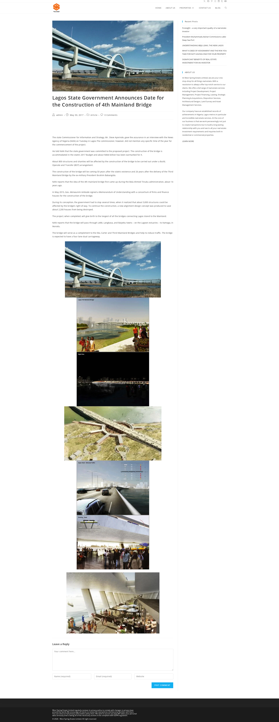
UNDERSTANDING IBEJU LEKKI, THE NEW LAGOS (202, 45)
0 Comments (111, 115)
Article (94, 115)
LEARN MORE (188, 141)
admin (59, 115)
